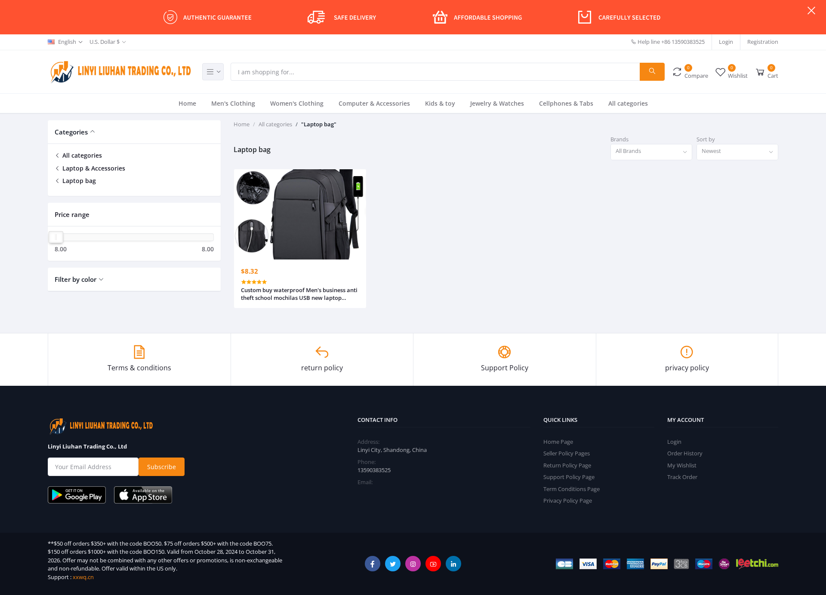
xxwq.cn (83, 577)
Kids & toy (440, 103)
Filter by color (75, 279)
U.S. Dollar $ (104, 42)
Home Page (558, 441)
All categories (628, 103)
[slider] (56, 237)
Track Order (682, 477)
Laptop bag (78, 181)
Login (726, 42)
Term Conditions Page (571, 489)
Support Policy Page (569, 477)
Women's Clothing (297, 103)
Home (187, 103)
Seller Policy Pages (566, 453)
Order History (685, 453)
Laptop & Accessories (93, 168)
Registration (762, 42)
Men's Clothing (233, 103)
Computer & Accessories (374, 103)
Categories (71, 132)
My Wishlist (682, 465)
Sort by (706, 139)
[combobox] (651, 152)
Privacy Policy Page (567, 500)
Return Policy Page (567, 465)
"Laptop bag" (318, 124)
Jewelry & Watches (497, 103)
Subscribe (161, 467)
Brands (619, 139)
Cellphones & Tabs (566, 103)
